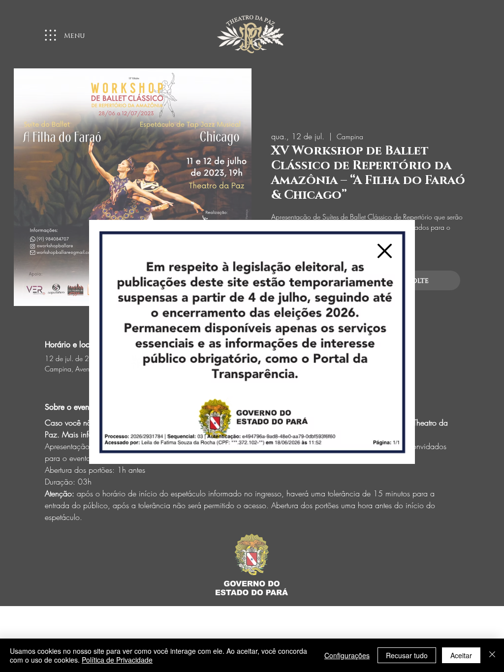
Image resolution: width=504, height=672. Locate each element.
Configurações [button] (347, 655)
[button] (385, 251)
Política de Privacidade (117, 660)
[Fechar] (492, 655)
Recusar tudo (407, 655)
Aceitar (461, 655)
